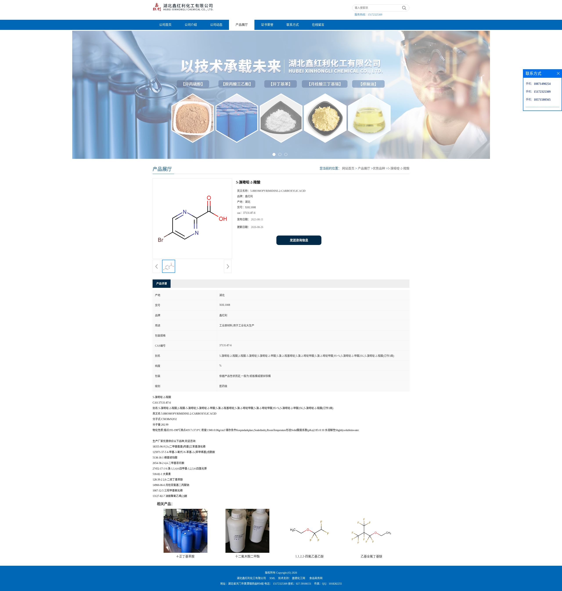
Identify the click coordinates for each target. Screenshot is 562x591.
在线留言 (318, 24)
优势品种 (379, 168)
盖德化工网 (298, 578)
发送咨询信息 (299, 240)
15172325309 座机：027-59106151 (291, 583)
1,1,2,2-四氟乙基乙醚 (309, 556)
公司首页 (165, 24)
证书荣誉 (267, 24)
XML (272, 578)
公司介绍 (191, 24)
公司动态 (216, 24)
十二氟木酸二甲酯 (247, 556)
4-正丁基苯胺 (186, 556)
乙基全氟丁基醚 (371, 556)
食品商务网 (315, 578)
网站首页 (348, 168)
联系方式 (292, 24)
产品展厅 (242, 24)
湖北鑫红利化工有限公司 (251, 578)
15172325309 (375, 14)
